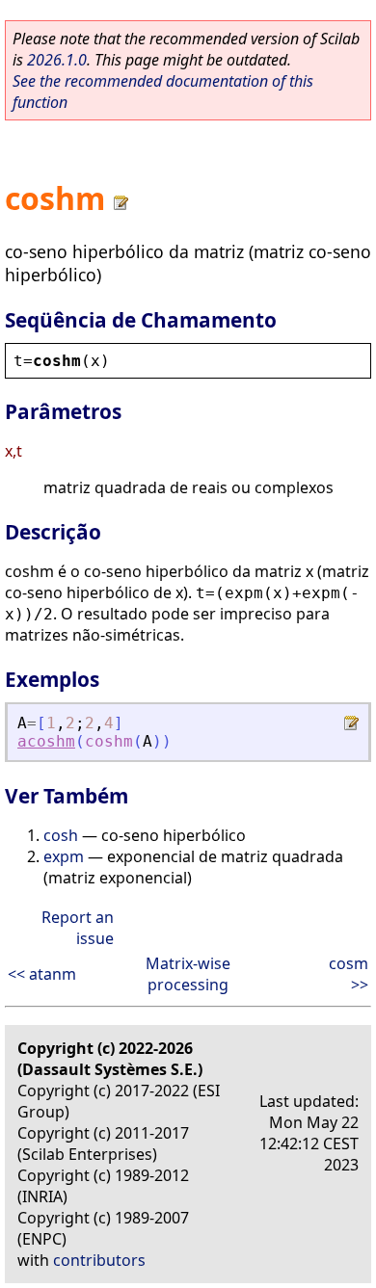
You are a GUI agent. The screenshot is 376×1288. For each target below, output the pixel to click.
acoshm (46, 741)
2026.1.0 (57, 59)
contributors (99, 1260)
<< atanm (42, 974)
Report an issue (77, 928)
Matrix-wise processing (188, 974)
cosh (60, 835)
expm (63, 856)
